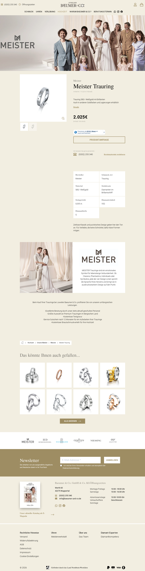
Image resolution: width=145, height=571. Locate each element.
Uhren (39, 11)
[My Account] (135, 4)
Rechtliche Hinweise (29, 532)
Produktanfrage (99, 140)
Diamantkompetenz (110, 536)
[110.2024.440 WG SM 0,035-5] (24, 127)
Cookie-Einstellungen (29, 556)
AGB (22, 544)
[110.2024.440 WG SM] (33, 127)
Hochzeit (62, 11)
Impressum (25, 552)
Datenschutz (25, 548)
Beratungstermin (103, 11)
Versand (23, 536)
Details (76, 107)
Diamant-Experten (109, 532)
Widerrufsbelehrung (29, 540)
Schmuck (28, 11)
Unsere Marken (42, 343)
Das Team (83, 536)
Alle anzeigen (72, 421)
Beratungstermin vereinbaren (114, 154)
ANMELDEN (112, 460)
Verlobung (50, 11)
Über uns (83, 532)
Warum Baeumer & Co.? (80, 11)
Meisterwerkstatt (59, 536)
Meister (53, 343)
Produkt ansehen (32, 383)
